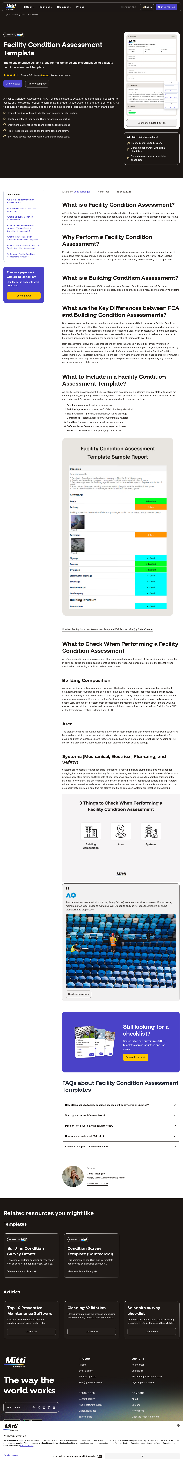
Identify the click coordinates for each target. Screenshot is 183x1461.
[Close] (140, 696)
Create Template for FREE (91, 757)
